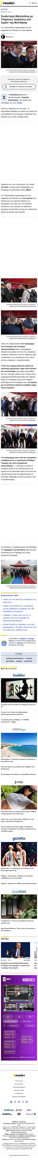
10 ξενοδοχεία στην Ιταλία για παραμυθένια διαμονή (18, 774)
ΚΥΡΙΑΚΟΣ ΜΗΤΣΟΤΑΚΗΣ (15, 658)
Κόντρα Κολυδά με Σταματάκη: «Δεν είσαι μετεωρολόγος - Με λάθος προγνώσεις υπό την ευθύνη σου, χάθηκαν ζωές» (19, 627)
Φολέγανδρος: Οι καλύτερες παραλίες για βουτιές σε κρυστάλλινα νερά (18, 760)
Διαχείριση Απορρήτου (19, 1096)
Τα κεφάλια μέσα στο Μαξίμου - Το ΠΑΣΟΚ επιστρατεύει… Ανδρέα (15, 721)
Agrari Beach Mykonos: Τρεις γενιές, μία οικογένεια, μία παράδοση (18, 929)
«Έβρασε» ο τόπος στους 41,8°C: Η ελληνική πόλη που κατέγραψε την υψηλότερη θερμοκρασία (17, 618)
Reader (23, 638)
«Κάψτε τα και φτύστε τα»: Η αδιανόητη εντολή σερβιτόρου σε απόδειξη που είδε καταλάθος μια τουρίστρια (18, 608)
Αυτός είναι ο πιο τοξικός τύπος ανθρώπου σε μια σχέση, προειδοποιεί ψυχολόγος (17, 820)
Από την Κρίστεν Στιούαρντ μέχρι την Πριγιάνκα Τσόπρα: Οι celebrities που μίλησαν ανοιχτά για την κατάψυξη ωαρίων (18, 829)
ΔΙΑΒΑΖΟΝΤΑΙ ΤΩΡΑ (10, 596)
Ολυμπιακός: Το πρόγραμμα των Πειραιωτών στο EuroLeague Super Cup (17, 869)
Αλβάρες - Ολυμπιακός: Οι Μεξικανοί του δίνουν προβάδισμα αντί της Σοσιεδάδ (17, 877)
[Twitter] (23, 1102)
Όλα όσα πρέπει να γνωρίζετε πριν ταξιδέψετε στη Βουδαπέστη (17, 768)
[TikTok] (27, 1102)
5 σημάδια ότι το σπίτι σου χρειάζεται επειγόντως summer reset (17, 922)
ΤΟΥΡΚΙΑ (29, 658)
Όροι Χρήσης (19, 1084)
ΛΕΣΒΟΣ (19, 661)
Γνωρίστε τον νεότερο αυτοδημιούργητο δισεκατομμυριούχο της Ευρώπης (14, 713)
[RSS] (11, 1102)
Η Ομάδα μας (19, 1093)
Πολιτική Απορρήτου (19, 1087)
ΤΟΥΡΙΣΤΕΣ (28, 661)
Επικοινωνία (19, 1081)
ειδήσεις (20, 643)
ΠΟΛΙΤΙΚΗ (4, 9)
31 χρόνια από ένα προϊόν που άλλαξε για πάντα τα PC (18, 706)
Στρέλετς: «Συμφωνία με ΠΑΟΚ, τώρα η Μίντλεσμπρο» (19, 883)
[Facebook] (15, 1102)
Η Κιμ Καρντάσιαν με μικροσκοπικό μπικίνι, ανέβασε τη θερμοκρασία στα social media (18, 812)
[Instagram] (19, 1102)
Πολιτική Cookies (19, 1090)
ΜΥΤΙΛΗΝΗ (10, 661)
